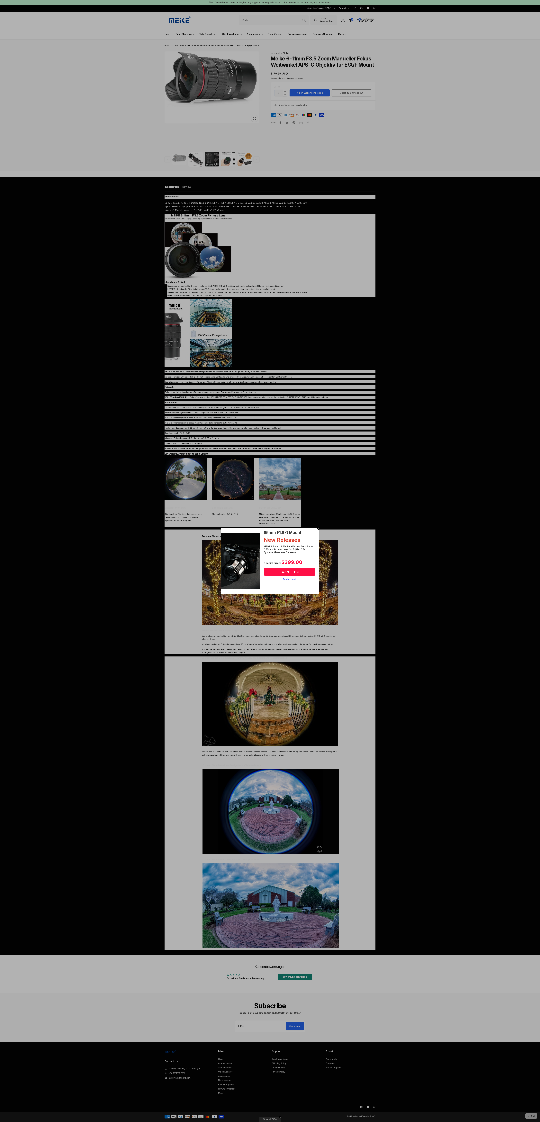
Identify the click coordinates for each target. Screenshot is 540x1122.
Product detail (289, 579)
